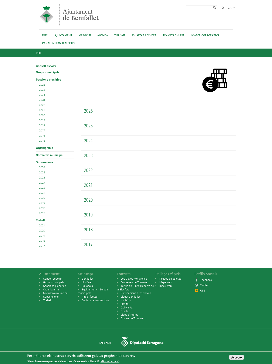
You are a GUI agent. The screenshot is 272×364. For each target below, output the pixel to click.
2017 (42, 130)
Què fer (125, 311)
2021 (42, 110)
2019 (42, 120)
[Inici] (46, 24)
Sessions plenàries (48, 79)
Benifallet (87, 278)
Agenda (102, 35)
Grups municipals (48, 72)
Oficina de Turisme (132, 318)
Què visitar (127, 307)
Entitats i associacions (95, 300)
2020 (42, 115)
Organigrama (44, 147)
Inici (45, 35)
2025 (42, 89)
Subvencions (44, 162)
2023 (42, 100)
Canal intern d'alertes (58, 43)
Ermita (125, 304)
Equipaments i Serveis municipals (93, 291)
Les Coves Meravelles (134, 278)
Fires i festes (90, 296)
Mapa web (165, 282)
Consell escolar (46, 66)
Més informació (110, 361)
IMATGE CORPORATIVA (205, 35)
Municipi (85, 35)
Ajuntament (81, 15)
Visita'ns (126, 300)
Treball (40, 220)
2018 (42, 125)
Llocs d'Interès (129, 315)
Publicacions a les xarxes (136, 293)
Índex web (165, 286)
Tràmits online (173, 35)
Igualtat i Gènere (144, 35)
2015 (42, 140)
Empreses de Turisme (134, 282)
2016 (42, 135)
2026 (42, 84)
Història (86, 282)
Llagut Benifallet (130, 296)
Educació (87, 286)
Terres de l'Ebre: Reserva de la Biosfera (135, 287)
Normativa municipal (49, 155)
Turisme (120, 35)
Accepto (236, 357)
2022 (42, 105)
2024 (42, 94)
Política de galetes (170, 278)
